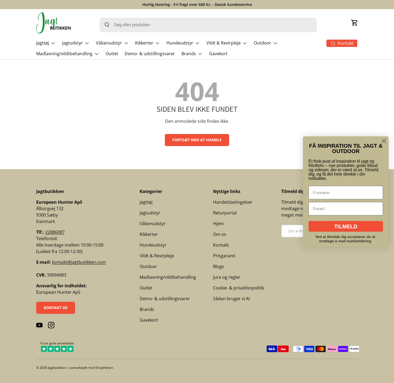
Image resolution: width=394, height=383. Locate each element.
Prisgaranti (224, 256)
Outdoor (262, 43)
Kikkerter (144, 43)
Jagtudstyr (72, 43)
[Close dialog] (384, 141)
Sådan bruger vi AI (231, 299)
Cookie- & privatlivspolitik (238, 288)
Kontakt (221, 245)
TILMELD (345, 226)
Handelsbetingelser (232, 202)
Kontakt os (56, 307)
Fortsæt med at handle (197, 139)
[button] (354, 23)
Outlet (112, 54)
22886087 (55, 232)
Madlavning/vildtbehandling (64, 54)
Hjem (218, 223)
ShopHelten (104, 367)
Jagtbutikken (57, 367)
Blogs (218, 266)
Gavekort (218, 54)
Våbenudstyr (109, 43)
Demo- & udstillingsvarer (150, 54)
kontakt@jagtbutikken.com (79, 262)
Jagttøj (42, 43)
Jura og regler (226, 277)
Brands (188, 54)
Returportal (225, 213)
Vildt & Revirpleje (223, 43)
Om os (219, 234)
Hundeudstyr (179, 43)
